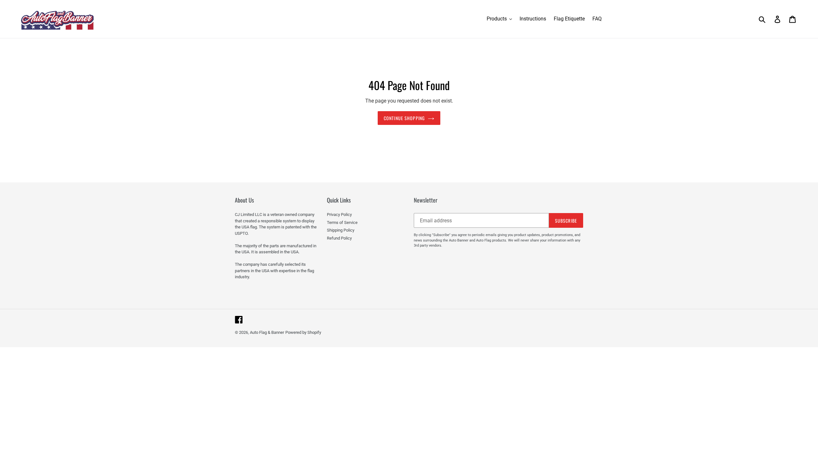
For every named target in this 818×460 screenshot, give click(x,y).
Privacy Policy (339, 214)
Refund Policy (339, 238)
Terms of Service (342, 222)
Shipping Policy (340, 230)
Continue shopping (404, 118)
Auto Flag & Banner (267, 332)
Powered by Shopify (303, 332)
